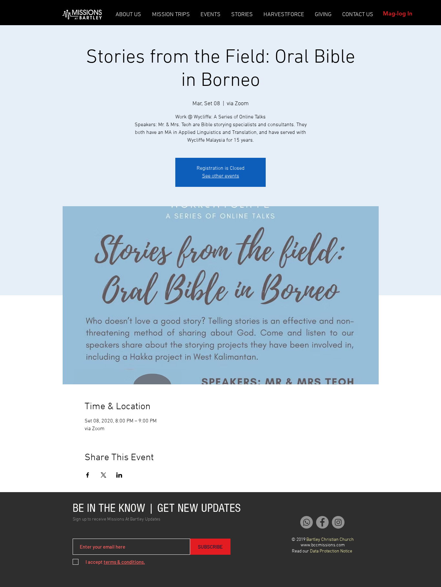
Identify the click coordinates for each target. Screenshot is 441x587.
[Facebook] (322, 522)
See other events (220, 176)
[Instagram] (338, 522)
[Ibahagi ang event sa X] (103, 475)
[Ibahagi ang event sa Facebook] (88, 475)
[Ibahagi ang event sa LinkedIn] (119, 475)
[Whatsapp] (306, 522)
